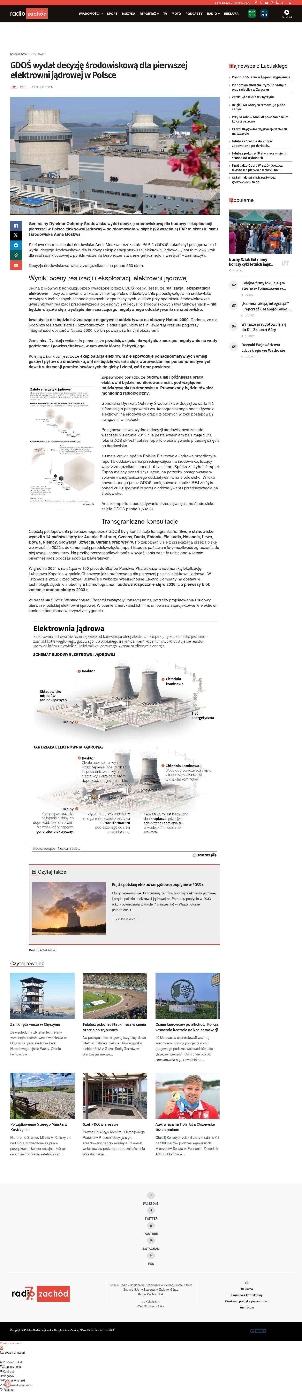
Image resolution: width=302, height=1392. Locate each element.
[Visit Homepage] (35, 14)
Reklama (247, 1289)
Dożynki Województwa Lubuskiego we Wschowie (263, 347)
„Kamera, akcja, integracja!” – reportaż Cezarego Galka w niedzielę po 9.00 (266, 306)
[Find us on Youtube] (151, 1225)
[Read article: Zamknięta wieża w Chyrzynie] (42, 996)
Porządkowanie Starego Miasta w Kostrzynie (38, 1127)
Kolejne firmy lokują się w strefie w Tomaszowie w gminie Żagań (263, 286)
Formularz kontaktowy (247, 1295)
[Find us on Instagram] (272, 2)
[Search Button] (290, 2)
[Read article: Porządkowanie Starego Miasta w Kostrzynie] (42, 1096)
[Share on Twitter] (16, 235)
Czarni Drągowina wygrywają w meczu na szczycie (259, 131)
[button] (1, 1348)
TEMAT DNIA (46, 949)
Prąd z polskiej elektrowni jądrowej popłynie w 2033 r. (157, 884)
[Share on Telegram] (16, 245)
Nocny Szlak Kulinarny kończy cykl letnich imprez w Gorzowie (251, 262)
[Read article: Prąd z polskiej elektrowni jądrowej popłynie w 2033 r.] (69, 908)
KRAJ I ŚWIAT (38, 53)
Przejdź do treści (11, 1343)
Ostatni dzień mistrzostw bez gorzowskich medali (254, 180)
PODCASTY (194, 13)
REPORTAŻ (148, 13)
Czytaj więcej (127, 918)
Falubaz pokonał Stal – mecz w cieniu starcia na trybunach (114, 1027)
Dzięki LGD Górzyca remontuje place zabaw (258, 107)
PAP (22, 87)
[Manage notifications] (7, 1384)
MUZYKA (128, 13)
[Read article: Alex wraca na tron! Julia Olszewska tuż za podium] (188, 1096)
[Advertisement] (151, 37)
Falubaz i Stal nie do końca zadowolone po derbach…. (252, 144)
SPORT (112, 13)
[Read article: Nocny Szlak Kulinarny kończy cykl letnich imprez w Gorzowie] (260, 231)
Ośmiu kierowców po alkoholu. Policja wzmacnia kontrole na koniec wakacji (187, 1027)
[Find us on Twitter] (260, 2)
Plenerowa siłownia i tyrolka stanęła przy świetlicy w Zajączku (259, 87)
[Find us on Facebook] (256, 2)
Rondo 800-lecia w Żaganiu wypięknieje (261, 77)
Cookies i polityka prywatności (247, 1301)
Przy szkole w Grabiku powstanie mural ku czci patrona (260, 119)
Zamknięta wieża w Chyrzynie (35, 1024)
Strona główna (18, 53)
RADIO (212, 13)
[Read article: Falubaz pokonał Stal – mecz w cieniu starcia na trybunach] (115, 996)
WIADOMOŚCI (89, 13)
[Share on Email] (16, 265)
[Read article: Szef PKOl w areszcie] (115, 1096)
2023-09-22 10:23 (42, 87)
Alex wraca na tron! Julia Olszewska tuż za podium (185, 1127)
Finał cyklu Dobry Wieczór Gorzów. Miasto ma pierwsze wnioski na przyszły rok (257, 168)
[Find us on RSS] (277, 2)
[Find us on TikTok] (282, 2)
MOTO (176, 13)
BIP (246, 1283)
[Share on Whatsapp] (16, 255)
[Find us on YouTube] (266, 2)
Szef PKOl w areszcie (100, 1124)
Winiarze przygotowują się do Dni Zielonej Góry (263, 327)
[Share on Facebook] (16, 226)
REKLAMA (231, 13)
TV (165, 13)
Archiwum (247, 1307)
